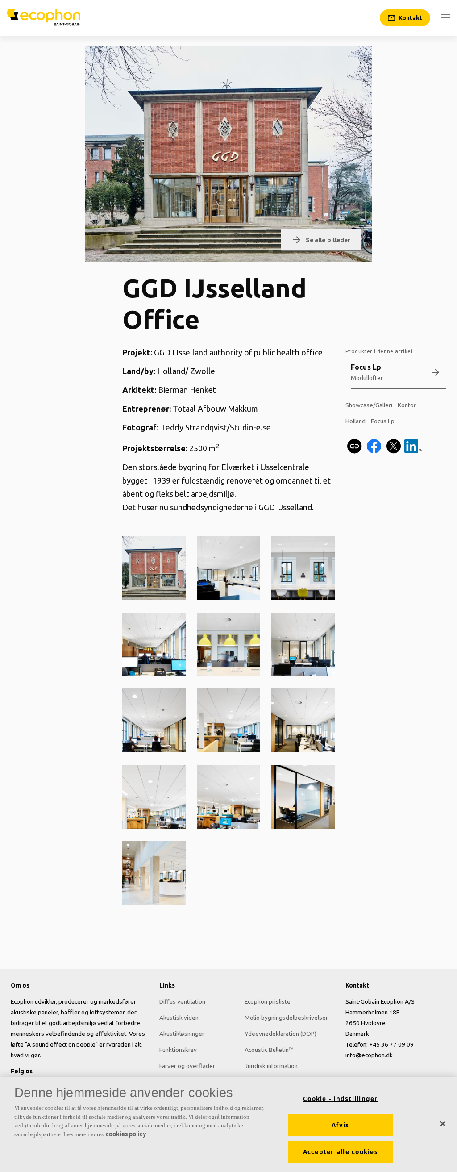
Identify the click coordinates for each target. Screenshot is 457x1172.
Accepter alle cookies (340, 1152)
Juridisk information (271, 1065)
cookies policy (126, 1134)
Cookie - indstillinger (340, 1099)
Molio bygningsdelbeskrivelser (286, 1017)
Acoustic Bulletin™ (269, 1049)
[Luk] (443, 1124)
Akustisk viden (179, 1017)
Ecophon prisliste (268, 1001)
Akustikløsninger (181, 1033)
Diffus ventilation (182, 1001)
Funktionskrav (178, 1049)
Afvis (340, 1125)
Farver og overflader (187, 1065)
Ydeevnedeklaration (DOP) (280, 1033)
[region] (228, 1124)
